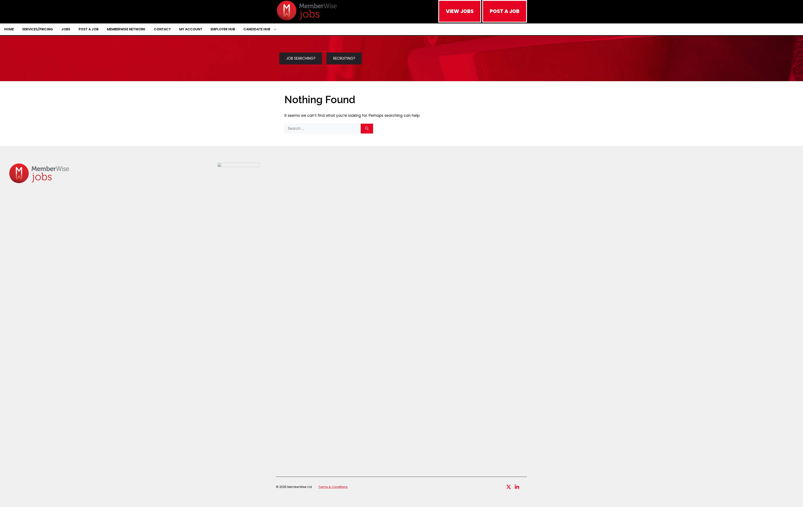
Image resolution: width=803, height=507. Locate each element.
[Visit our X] (508, 487)
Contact (162, 29)
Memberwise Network (126, 29)
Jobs (65, 29)
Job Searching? (300, 58)
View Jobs (460, 11)
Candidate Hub (256, 29)
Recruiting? (344, 58)
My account (190, 29)
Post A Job (504, 11)
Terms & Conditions (333, 487)
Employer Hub (223, 29)
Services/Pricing (37, 29)
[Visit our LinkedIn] (517, 487)
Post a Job (88, 29)
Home (9, 29)
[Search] (367, 129)
